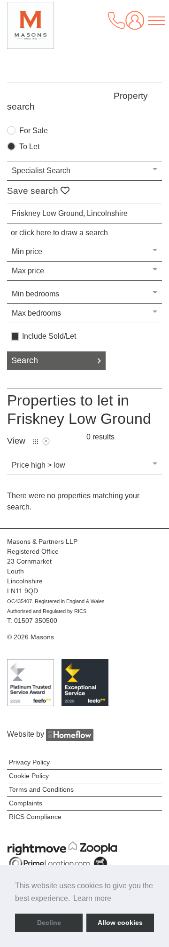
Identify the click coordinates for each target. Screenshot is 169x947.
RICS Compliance (35, 816)
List (35, 442)
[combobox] (84, 213)
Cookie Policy (29, 776)
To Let (29, 147)
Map (46, 442)
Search (24, 360)
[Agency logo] (30, 30)
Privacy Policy (29, 762)
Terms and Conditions (41, 789)
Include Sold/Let (49, 336)
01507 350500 (35, 620)
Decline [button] (49, 922)
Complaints (25, 803)
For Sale (33, 131)
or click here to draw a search (59, 233)
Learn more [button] (92, 898)
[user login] (136, 24)
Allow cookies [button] (120, 922)
